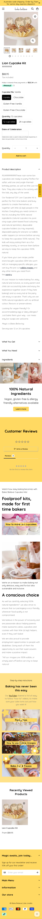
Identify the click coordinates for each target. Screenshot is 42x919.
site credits (28, 903)
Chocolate (18, 97)
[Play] (21, 524)
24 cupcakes (25, 121)
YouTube (13, 695)
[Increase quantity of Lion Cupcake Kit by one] (37, 148)
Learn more (21, 409)
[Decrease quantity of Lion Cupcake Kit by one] (15, 148)
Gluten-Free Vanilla (12, 103)
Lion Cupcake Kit (10, 828)
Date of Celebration (12, 129)
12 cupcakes (9, 121)
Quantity (6, 148)
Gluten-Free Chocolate (14, 110)
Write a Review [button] (22, 449)
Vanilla (6, 97)
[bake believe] (21, 8)
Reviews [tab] (8, 456)
